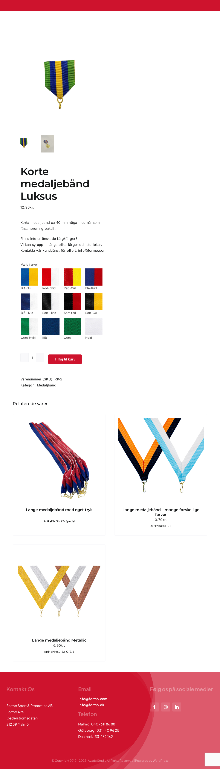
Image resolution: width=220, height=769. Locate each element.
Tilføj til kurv (65, 359)
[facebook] (154, 706)
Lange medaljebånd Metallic (59, 640)
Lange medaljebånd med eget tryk (59, 509)
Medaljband (46, 385)
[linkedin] (176, 706)
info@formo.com (92, 250)
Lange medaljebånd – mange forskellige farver (160, 512)
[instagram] (165, 706)
